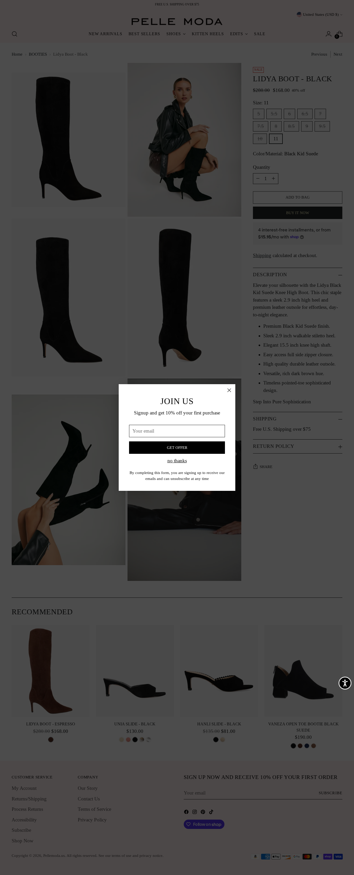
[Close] (229, 390)
